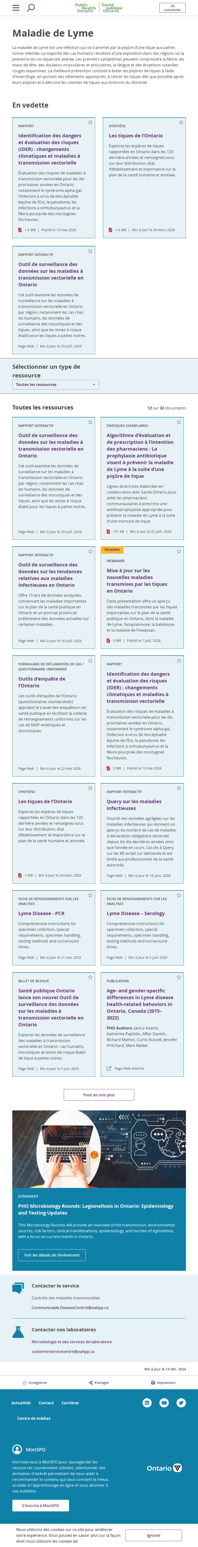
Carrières (70, 1403)
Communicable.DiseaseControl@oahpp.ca (70, 1307)
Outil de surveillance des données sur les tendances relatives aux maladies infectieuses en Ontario (50, 574)
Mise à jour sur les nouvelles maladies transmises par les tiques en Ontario (137, 580)
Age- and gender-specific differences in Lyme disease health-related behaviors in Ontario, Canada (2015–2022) (140, 1004)
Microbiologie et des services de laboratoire (72, 1341)
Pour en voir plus (99, 1095)
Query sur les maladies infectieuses (134, 804)
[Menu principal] (16, 8)
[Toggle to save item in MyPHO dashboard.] (90, 122)
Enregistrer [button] (37, 1382)
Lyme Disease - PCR (41, 913)
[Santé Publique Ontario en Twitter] (181, 1402)
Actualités (21, 1403)
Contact (46, 1403)
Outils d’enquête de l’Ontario (41, 682)
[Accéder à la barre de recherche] (31, 8)
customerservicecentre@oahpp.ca (63, 1351)
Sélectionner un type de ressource (46, 370)
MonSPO (36, 1449)
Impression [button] (166, 1382)
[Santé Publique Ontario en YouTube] (164, 1402)
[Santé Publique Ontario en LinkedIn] (147, 1402)
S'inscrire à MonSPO (40, 1505)
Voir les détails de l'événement (52, 1255)
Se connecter (172, 7)
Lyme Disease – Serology (136, 913)
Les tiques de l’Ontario (45, 801)
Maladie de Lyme (53, 33)
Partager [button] (101, 1382)
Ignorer (154, 1535)
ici (75, 1541)
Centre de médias (33, 1418)
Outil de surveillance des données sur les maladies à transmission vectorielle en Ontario (51, 445)
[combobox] (55, 384)
